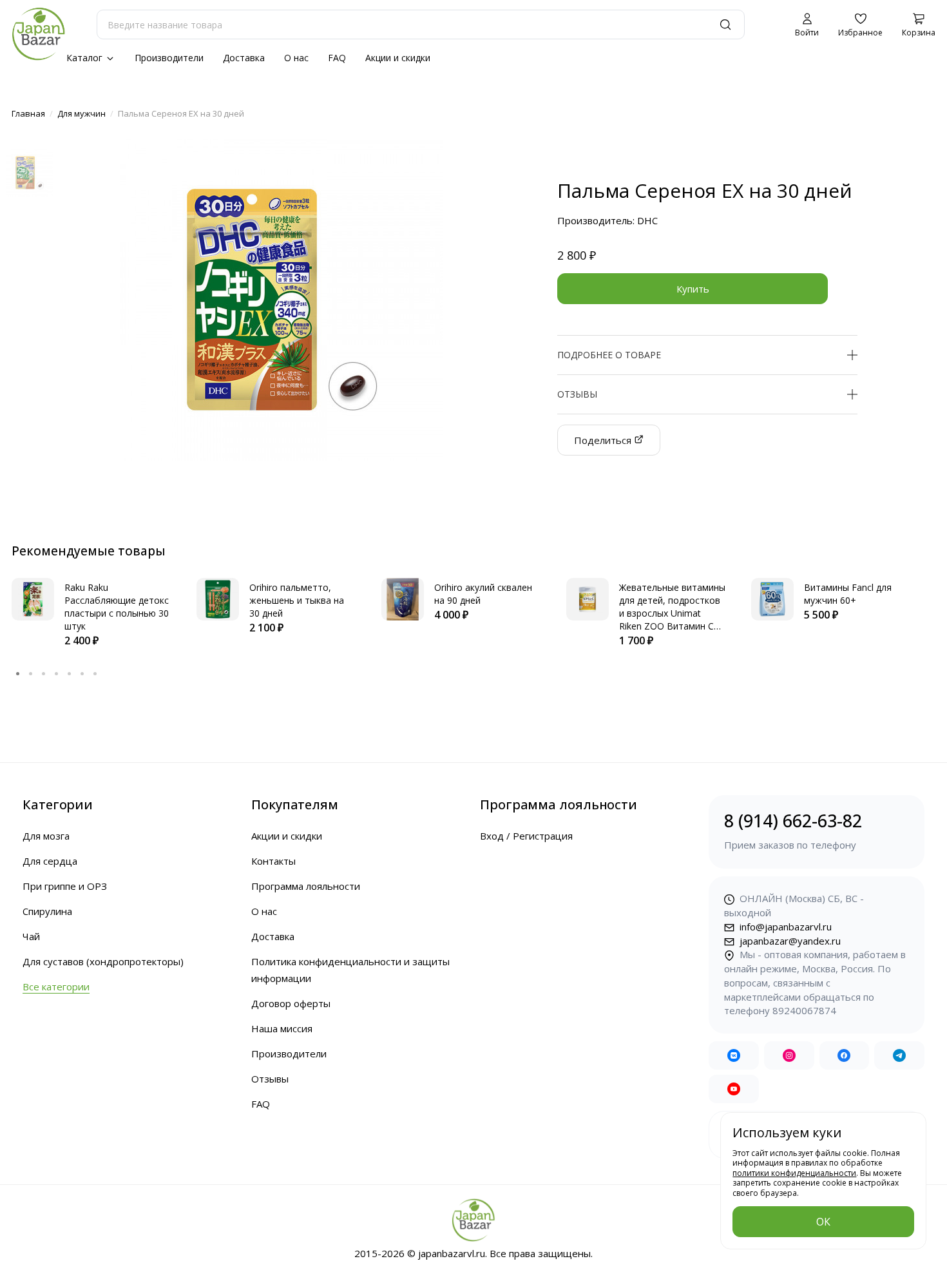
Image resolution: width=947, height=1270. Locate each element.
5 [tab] (69, 673)
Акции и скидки (397, 58)
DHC (647, 220)
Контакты (273, 860)
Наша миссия (281, 1028)
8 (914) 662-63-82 (793, 830)
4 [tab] (56, 673)
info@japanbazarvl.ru (784, 926)
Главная (28, 113)
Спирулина (47, 911)
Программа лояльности (305, 886)
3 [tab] (43, 673)
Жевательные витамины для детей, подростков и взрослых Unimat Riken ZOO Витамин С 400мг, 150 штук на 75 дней (672, 619)
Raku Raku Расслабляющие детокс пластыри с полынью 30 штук (116, 606)
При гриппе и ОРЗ (65, 886)
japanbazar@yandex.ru (789, 940)
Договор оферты (290, 1003)
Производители (169, 58)
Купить (692, 288)
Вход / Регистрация (526, 835)
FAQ (337, 58)
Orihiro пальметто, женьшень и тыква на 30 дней (296, 600)
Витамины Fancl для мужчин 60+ (848, 593)
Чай (31, 936)
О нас (296, 58)
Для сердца (50, 860)
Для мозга (46, 835)
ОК (823, 1222)
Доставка (244, 58)
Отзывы (270, 1078)
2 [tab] (30, 673)
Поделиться (604, 440)
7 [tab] (95, 673)
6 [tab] (82, 673)
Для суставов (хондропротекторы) (103, 961)
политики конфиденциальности (794, 1173)
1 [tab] (18, 673)
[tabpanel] (91, 613)
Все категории (56, 986)
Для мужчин (81, 113)
